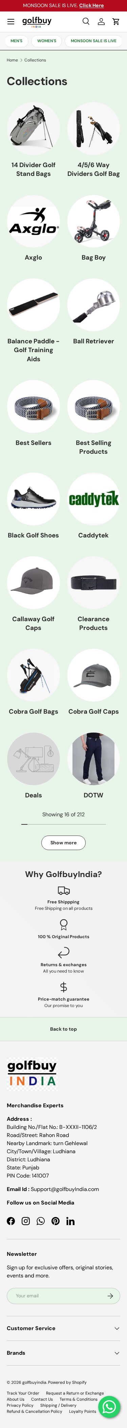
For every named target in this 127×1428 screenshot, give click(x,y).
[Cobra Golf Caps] (93, 675)
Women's (46, 41)
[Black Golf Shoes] (33, 499)
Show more (63, 843)
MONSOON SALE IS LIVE (94, 41)
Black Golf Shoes (33, 535)
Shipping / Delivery (58, 1405)
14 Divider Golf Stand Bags (34, 169)
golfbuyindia (34, 1382)
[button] (116, 21)
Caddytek (93, 535)
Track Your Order (23, 1393)
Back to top (63, 1029)
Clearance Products (93, 623)
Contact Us (42, 1399)
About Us (15, 1399)
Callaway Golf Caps (33, 623)
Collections (35, 60)
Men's (16, 41)
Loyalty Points (82, 1411)
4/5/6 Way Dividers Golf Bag (93, 169)
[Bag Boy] (93, 221)
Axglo (33, 257)
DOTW (93, 795)
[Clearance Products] (93, 582)
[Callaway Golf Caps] (33, 582)
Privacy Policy (20, 1405)
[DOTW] (93, 759)
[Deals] (33, 759)
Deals (33, 795)
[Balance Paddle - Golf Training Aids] (33, 305)
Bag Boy (94, 257)
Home (12, 60)
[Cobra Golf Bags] (33, 675)
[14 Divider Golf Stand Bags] (33, 128)
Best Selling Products (93, 447)
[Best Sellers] (33, 406)
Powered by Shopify (67, 1382)
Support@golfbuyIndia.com (65, 1189)
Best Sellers (33, 443)
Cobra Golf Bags (33, 711)
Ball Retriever (93, 341)
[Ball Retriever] (93, 305)
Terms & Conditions (79, 1399)
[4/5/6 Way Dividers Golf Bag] (93, 128)
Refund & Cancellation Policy (34, 1411)
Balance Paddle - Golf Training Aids (33, 350)
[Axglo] (33, 221)
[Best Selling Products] (93, 406)
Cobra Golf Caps (93, 711)
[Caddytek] (93, 499)
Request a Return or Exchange (75, 1393)
